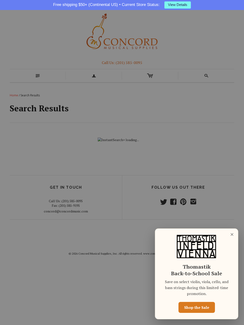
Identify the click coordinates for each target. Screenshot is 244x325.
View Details (177, 5)
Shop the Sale (196, 307)
